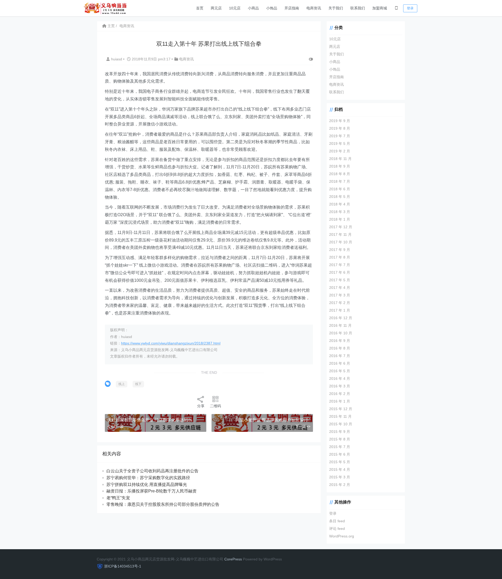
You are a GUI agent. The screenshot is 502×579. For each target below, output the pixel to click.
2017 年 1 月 (339, 310)
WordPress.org (341, 536)
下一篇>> (302, 426)
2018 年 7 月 (339, 181)
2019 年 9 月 (339, 121)
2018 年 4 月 (339, 204)
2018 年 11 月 (340, 159)
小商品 (253, 8)
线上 (121, 384)
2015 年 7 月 (339, 447)
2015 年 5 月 (339, 462)
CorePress (233, 559)
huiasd (117, 59)
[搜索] (396, 8)
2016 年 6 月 (339, 363)
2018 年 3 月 (339, 212)
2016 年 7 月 (339, 356)
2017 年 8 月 (339, 257)
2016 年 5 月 (339, 371)
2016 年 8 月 (339, 348)
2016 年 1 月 (339, 401)
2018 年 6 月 (339, 189)
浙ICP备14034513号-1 (122, 566)
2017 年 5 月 (339, 280)
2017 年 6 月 (339, 272)
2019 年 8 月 (339, 128)
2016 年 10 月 (340, 333)
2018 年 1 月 (339, 219)
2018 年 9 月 (339, 166)
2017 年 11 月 (340, 234)
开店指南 (291, 8)
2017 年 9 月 (339, 250)
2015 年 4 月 (339, 469)
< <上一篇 (115, 426)
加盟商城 (379, 8)
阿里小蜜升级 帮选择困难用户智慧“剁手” (273, 420)
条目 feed (337, 521)
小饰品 (271, 8)
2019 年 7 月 (339, 136)
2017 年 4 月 (339, 287)
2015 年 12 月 (340, 409)
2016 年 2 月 (339, 394)
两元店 (216, 8)
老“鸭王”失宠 (118, 498)
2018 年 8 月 (339, 174)
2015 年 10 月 (340, 424)
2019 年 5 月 (339, 143)
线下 (138, 384)
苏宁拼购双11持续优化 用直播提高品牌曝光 (146, 484)
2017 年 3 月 (339, 295)
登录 (410, 8)
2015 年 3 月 (339, 477)
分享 (200, 406)
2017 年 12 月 (340, 227)
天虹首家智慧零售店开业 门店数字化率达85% (149, 420)
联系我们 (357, 8)
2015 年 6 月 (339, 454)
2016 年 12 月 (340, 318)
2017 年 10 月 (340, 242)
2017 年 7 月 (339, 265)
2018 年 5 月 (339, 196)
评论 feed (337, 528)
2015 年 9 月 (339, 431)
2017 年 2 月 (339, 303)
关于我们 (335, 8)
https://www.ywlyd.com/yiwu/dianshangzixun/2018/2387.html (170, 343)
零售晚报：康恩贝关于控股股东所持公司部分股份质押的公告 (162, 504)
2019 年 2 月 (339, 151)
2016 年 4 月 (339, 378)
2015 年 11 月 (340, 416)
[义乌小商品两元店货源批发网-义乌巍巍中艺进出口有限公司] (105, 7)
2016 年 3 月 (339, 386)
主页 (110, 26)
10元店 (235, 8)
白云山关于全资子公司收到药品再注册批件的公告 (152, 471)
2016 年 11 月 (340, 325)
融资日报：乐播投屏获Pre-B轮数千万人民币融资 (151, 491)
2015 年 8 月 (339, 439)
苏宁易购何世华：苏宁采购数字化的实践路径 (148, 477)
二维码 (215, 406)
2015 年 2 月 (339, 485)
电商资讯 (313, 8)
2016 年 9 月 (339, 341)
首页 (199, 8)
